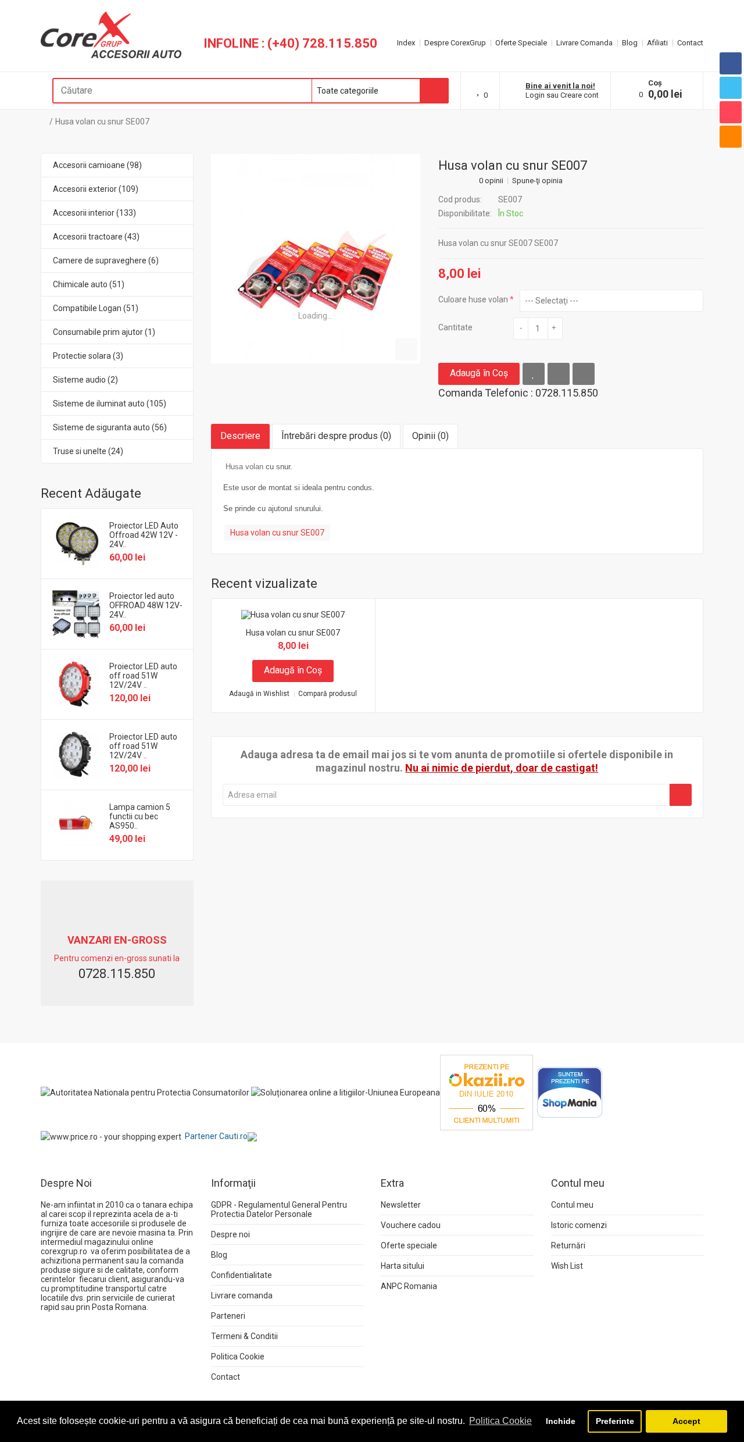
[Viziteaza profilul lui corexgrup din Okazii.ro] (486, 1092)
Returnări (568, 1245)
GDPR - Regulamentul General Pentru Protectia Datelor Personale (279, 1209)
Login (535, 95)
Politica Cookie (237, 1356)
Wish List (567, 1265)
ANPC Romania (409, 1286)
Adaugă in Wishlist (259, 694)
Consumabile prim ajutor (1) (104, 332)
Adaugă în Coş (479, 373)
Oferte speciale (409, 1245)
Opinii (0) (430, 435)
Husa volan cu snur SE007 (102, 121)
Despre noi (230, 1234)
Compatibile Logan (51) (95, 308)
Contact (690, 42)
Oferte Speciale (521, 42)
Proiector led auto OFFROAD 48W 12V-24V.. (146, 605)
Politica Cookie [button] (500, 1421)
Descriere (240, 435)
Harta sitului (402, 1265)
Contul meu (572, 1204)
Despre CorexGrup (455, 42)
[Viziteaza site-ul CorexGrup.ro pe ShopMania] (569, 1092)
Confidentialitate (241, 1275)
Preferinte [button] (615, 1421)
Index (406, 42)
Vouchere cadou (411, 1225)
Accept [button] (686, 1421)
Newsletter (401, 1204)
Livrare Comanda (584, 42)
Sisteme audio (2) (85, 379)
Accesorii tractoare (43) (96, 236)
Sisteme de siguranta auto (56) (110, 427)
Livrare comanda (242, 1295)
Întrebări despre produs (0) (336, 435)
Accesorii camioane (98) (97, 165)
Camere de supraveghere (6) (106, 260)
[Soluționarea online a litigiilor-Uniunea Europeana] (345, 1092)
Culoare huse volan (473, 299)
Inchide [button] (560, 1421)
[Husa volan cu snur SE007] (315, 258)
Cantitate (455, 327)
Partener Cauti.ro (216, 1136)
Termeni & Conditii (244, 1336)
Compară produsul (327, 694)
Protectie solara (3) (88, 355)
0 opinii (491, 180)
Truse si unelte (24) (88, 451)
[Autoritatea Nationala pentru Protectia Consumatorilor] (145, 1092)
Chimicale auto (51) (88, 284)
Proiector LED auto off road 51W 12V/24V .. (143, 676)
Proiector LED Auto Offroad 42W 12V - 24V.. (143, 535)
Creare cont (579, 95)
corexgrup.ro (64, 1251)
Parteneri (228, 1315)
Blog (630, 42)
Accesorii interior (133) (94, 212)
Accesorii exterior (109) (95, 189)
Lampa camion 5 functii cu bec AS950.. (139, 816)
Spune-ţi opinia (537, 180)
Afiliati (657, 42)
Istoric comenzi (579, 1225)
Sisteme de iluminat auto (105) (109, 403)
